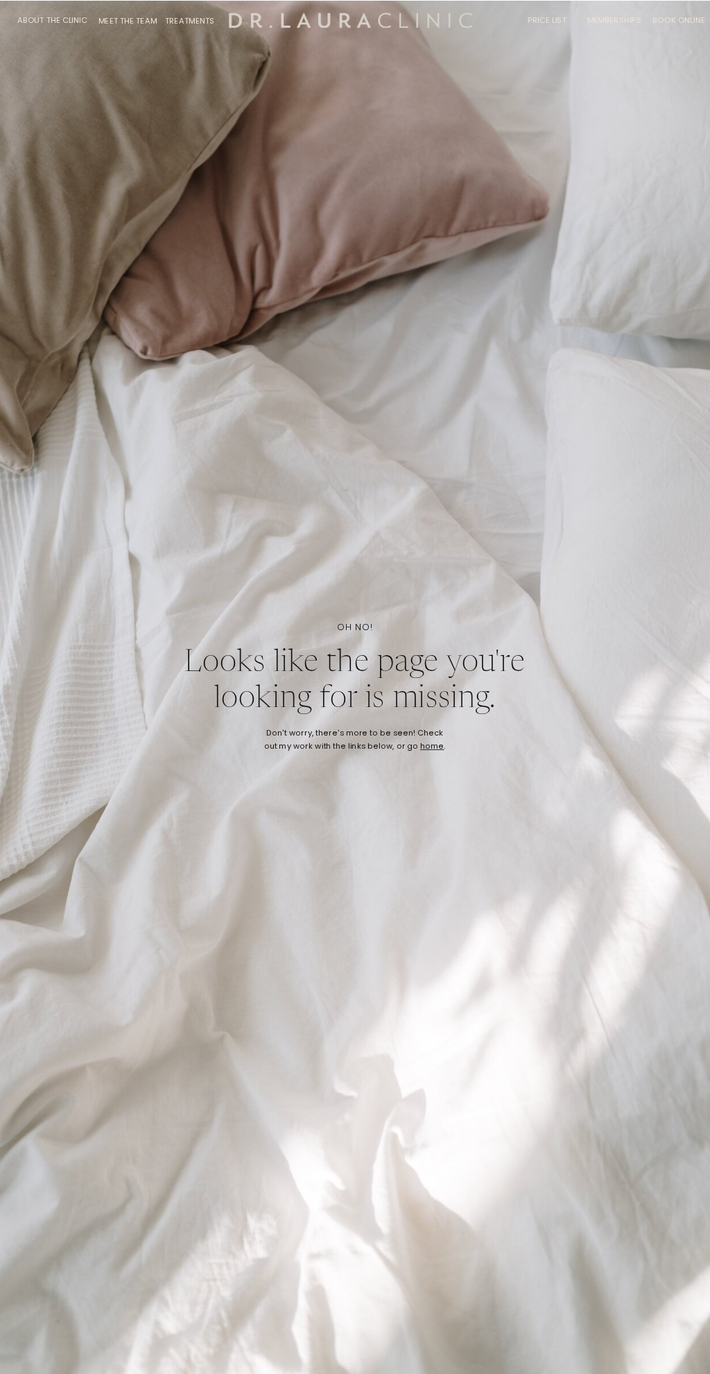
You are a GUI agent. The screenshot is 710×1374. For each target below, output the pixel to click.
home (432, 746)
